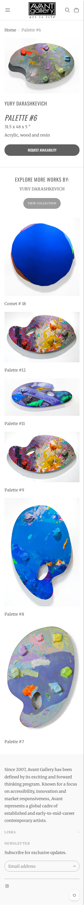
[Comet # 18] (42, 257)
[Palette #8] (42, 552)
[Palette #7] (42, 678)
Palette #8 (14, 614)
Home (10, 30)
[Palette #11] (42, 397)
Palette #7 (14, 741)
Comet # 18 (15, 303)
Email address (21, 861)
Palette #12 (15, 370)
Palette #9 (14, 490)
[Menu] (7, 10)
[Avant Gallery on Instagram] (7, 886)
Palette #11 (14, 423)
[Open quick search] (67, 10)
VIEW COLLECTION (42, 203)
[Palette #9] (42, 457)
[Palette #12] (42, 337)
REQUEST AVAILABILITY (42, 150)
